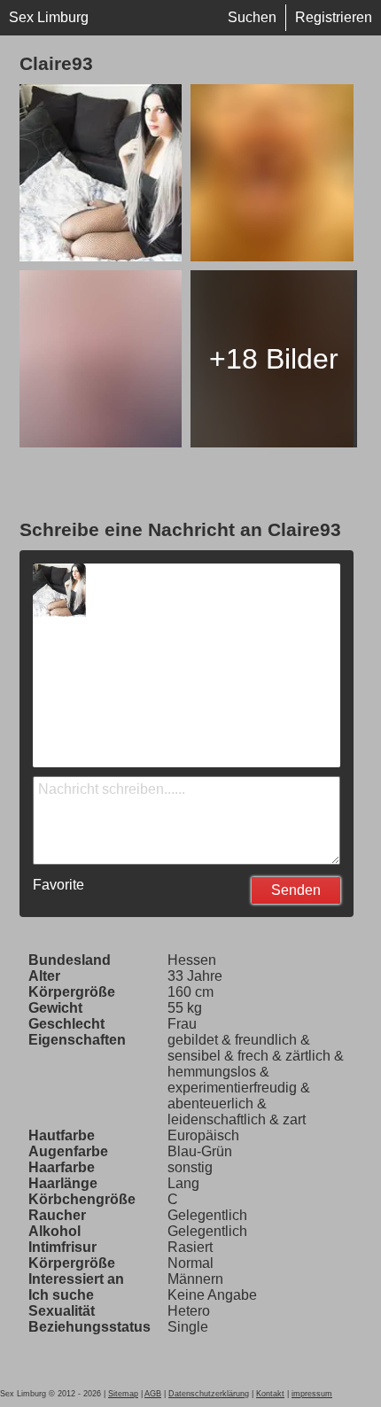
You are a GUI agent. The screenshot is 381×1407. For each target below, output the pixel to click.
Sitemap (123, 1393)
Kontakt (270, 1393)
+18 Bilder (273, 359)
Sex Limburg (49, 17)
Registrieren (333, 17)
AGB (152, 1393)
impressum (312, 1393)
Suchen (252, 17)
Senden (296, 890)
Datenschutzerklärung (208, 1393)
